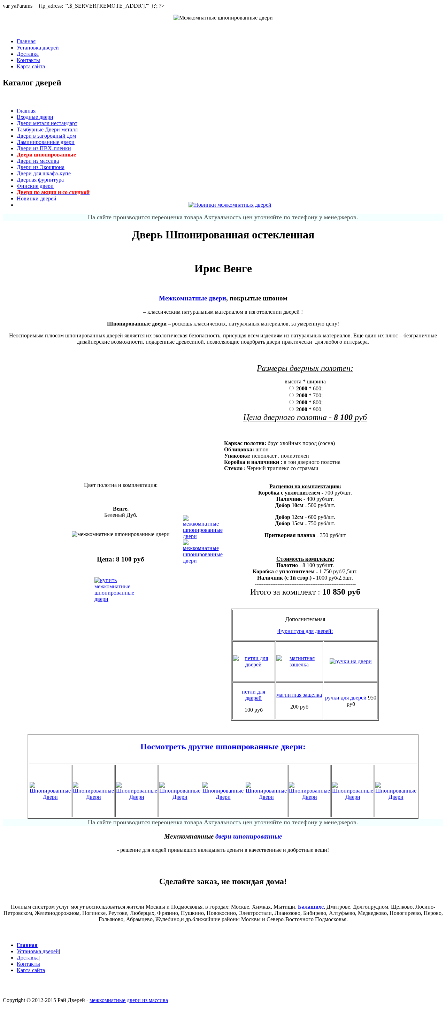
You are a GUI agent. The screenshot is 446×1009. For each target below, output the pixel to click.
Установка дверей (38, 48)
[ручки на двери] (351, 661)
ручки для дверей (346, 698)
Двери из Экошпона (40, 167)
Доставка (28, 54)
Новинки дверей (36, 198)
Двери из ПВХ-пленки (44, 148)
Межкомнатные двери (192, 298)
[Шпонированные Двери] (50, 797)
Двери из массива (38, 161)
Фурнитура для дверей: (305, 631)
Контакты (28, 60)
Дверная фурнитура (40, 180)
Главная (26, 41)
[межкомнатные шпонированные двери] (203, 536)
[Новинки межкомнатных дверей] (230, 205)
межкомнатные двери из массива (129, 1000)
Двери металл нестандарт (47, 123)
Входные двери (35, 117)
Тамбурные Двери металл (47, 129)
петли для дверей (253, 695)
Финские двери (35, 186)
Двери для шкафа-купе (44, 173)
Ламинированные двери (46, 142)
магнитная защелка (299, 695)
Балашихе (310, 907)
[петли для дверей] (253, 664)
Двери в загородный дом (46, 136)
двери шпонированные (248, 836)
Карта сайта (31, 66)
